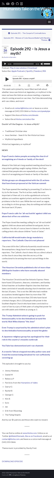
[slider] (47, 63)
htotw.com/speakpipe (40, 111)
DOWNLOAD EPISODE (12, 461)
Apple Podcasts (18, 71)
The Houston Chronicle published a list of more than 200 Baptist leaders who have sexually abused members (26, 270)
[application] (27, 63)
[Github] (17, 3)
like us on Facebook (33, 436)
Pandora (37, 71)
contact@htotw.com (23, 108)
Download (32, 68)
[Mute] (42, 64)
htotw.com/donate (30, 115)
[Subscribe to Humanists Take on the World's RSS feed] (3, 3)
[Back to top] (48, 472)
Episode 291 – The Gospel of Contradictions (28, 33)
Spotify (29, 71)
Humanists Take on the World (27, 8)
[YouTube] (8, 3)
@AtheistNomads (16, 436)
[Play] (5, 64)
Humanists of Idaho (29, 382)
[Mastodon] (21, 3)
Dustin (6, 57)
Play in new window (18, 68)
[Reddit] (12, 3)
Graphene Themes (19, 475)
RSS (44, 71)
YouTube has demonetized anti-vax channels (22, 345)
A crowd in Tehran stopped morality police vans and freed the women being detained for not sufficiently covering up (26, 354)
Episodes (13, 57)
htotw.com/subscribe (25, 119)
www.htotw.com (30, 433)
